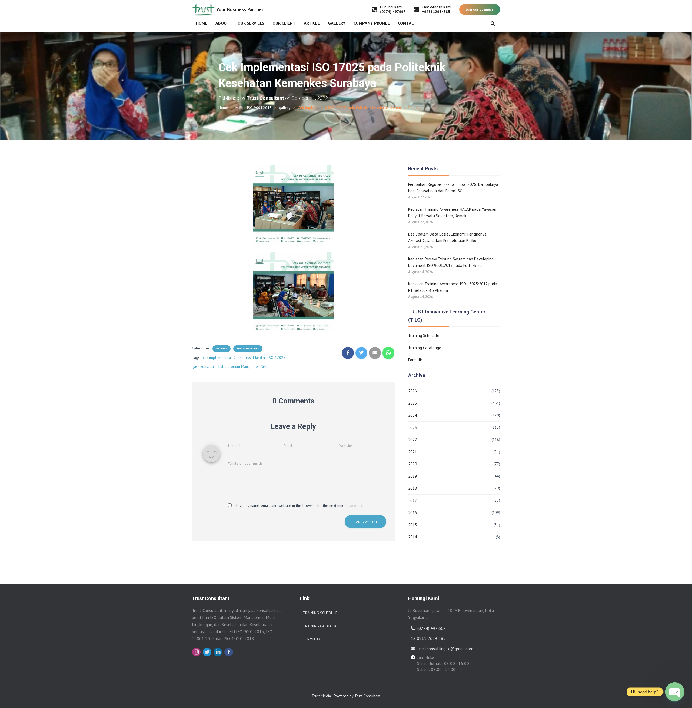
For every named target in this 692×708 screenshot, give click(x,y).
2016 (412, 512)
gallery (285, 107)
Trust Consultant (367, 695)
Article (312, 23)
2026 (412, 390)
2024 (412, 415)
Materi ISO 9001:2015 (253, 107)
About (222, 23)
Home (201, 23)
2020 (412, 464)
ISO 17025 (276, 357)
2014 (412, 537)
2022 (412, 439)
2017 (412, 500)
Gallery (336, 23)
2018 (412, 488)
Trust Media (321, 695)
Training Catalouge (424, 347)
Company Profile (372, 23)
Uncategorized (248, 348)
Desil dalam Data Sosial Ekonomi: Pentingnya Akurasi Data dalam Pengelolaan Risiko (447, 237)
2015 (412, 524)
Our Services (251, 23)
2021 (412, 451)
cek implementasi (217, 357)
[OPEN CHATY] (674, 691)
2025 (412, 403)
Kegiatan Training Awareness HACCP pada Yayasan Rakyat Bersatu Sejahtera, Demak (452, 212)
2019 (412, 476)
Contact (407, 23)
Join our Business (479, 9)
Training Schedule (423, 335)
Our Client (284, 23)
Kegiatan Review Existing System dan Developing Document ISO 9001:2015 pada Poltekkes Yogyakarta (451, 262)
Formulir (415, 359)
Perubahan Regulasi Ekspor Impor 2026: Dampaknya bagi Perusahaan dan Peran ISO (453, 187)
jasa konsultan (204, 366)
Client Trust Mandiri (249, 357)
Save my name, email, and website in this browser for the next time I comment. (299, 505)
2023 (412, 427)
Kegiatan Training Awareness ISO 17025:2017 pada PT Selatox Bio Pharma (452, 287)
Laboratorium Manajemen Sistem (245, 366)
